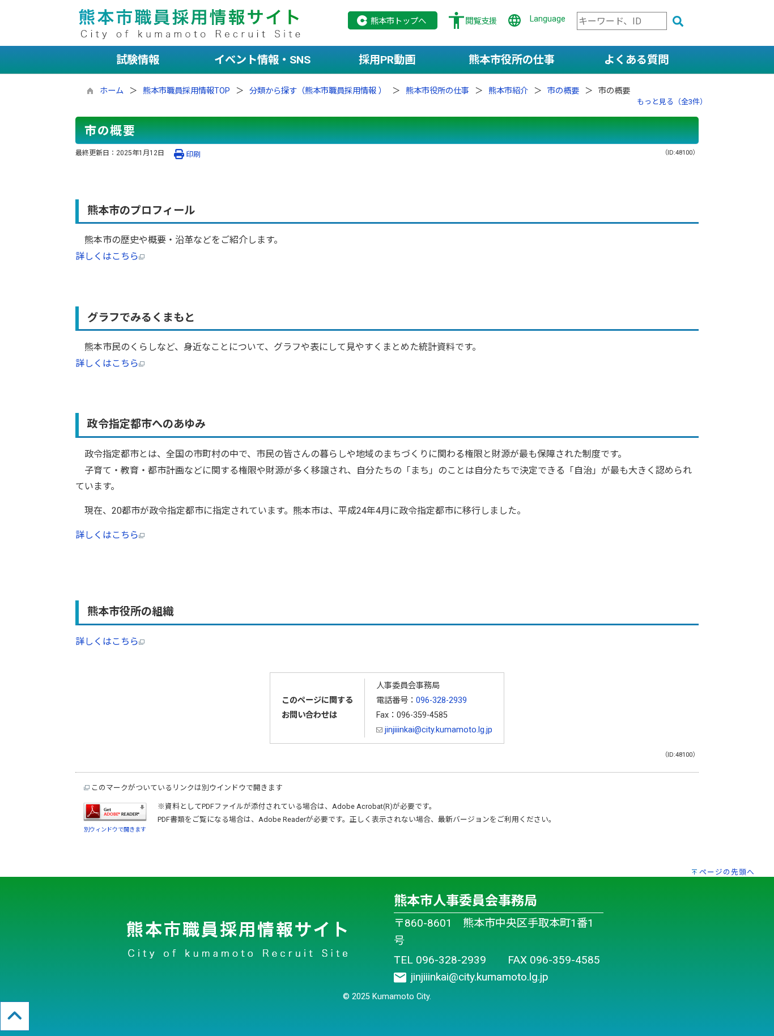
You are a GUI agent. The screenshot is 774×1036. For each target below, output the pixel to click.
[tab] (137, 60)
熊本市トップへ (398, 21)
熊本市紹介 (508, 91)
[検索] (678, 22)
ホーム (112, 91)
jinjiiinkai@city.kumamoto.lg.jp (437, 730)
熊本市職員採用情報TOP (186, 91)
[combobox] (621, 20)
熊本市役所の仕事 (437, 91)
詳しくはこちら (107, 256)
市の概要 (563, 91)
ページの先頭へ (727, 872)
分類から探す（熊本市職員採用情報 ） (317, 91)
